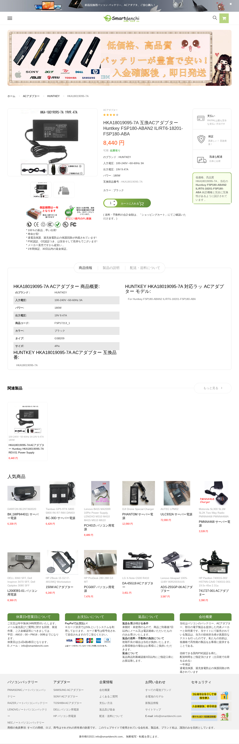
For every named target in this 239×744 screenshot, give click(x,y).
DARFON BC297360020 (21, 509)
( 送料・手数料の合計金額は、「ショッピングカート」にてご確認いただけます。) (144, 216)
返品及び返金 (107, 709)
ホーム (11, 96)
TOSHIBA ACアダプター (67, 702)
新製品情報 (151, 702)
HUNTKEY (53, 96)
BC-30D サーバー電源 (60, 518)
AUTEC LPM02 (170, 509)
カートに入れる (130, 203)
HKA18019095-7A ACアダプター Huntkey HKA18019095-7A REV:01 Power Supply (26, 449)
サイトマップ (153, 709)
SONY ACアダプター (65, 696)
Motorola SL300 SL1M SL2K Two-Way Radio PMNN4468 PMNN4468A (214, 513)
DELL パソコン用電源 (66, 709)
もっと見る (210, 388)
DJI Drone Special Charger (138, 509)
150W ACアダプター (59, 587)
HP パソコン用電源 (64, 716)
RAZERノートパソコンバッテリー (27, 702)
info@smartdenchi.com (167, 716)
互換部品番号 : (111, 181)
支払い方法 (105, 702)
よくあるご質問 (108, 696)
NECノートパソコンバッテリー (25, 722)
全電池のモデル (154, 696)
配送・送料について (145, 268)
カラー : (108, 190)
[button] (224, 18)
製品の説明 (111, 268)
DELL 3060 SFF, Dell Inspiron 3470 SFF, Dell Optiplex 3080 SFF (21, 582)
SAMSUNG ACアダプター (68, 689)
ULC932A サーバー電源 (176, 514)
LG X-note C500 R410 (135, 578)
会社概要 (104, 689)
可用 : (106, 150)
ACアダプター (31, 96)
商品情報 (85, 268)
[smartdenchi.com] (119, 18)
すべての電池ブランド (158, 689)
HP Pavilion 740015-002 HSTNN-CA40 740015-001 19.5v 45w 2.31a (214, 582)
